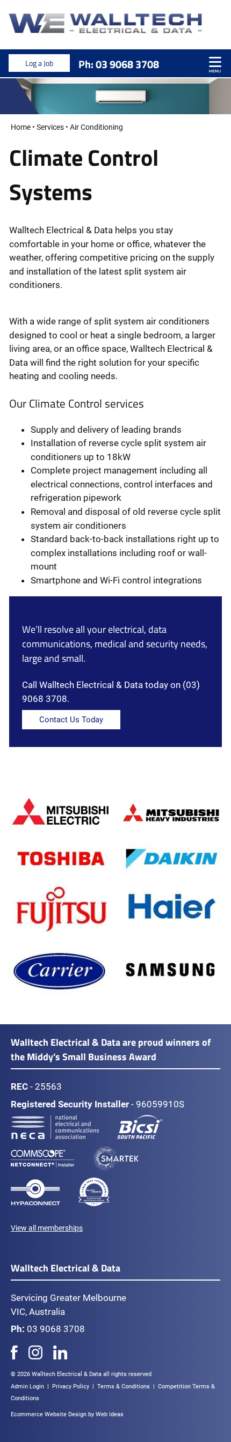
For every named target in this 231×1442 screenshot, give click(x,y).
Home (21, 127)
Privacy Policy (70, 1386)
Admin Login (27, 1386)
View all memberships (47, 1228)
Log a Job (39, 63)
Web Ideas (110, 1414)
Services (50, 127)
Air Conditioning (96, 127)
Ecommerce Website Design (48, 1414)
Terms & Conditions (123, 1386)
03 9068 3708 (127, 64)
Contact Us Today (71, 719)
